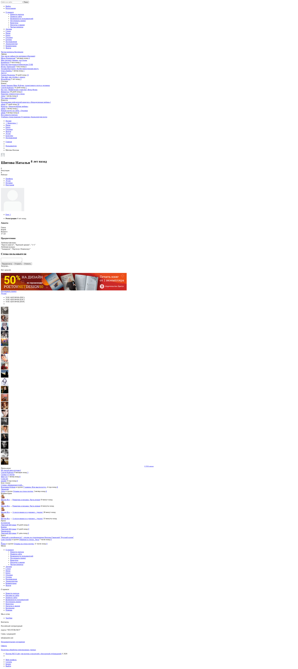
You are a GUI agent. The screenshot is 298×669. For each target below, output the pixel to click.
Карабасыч (5, 62)
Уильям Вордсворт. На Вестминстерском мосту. (20, 69)
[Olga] (4, 416)
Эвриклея (5, 489)
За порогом (5, 523)
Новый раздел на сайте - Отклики (14, 111)
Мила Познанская (8, 58)
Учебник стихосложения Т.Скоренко (15, 117)
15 (28, 75)
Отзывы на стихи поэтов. (23, 491)
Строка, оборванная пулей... (12, 485)
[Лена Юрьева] (4, 385)
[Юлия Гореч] (4, 464)
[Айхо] (4, 393)
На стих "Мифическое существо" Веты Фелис (19, 90)
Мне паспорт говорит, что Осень (14, 60)
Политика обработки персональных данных (18, 650)
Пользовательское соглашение (13, 642)
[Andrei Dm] (4, 377)
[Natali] (4, 456)
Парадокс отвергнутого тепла (13, 94)
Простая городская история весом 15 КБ (17, 64)
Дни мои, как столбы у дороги (13, 77)
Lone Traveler (6, 540)
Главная (9, 142)
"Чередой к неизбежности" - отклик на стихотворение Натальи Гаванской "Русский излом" (37, 537)
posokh (3, 481)
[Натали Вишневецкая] (4, 409)
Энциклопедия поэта (38, 117)
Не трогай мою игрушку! (11, 470)
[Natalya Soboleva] (4, 314)
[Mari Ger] (4, 345)
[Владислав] (4, 448)
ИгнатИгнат (6, 79)
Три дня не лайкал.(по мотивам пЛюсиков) (18, 56)
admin (3, 104)
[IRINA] (4, 424)
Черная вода (6, 531)
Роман (3, 544)
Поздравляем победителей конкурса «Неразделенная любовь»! (26, 102)
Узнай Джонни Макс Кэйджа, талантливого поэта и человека (25, 85)
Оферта (4, 646)
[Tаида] (4, 337)
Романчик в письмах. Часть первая (26, 506)
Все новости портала (9, 115)
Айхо (3, 96)
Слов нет (4, 479)
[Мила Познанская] (4, 353)
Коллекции (18, 52)
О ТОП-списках (149, 466)
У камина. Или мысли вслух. (34, 487)
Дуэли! (4, 293)
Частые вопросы (7, 52)
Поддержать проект (9, 291)
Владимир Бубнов (8, 487)
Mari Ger (4, 477)
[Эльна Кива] (4, 361)
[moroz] (4, 432)
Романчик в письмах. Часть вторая (26, 500)
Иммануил (5, 92)
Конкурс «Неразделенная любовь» (14, 106)
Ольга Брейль (6, 71)
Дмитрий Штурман (8, 525)
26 (18, 104)
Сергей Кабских (7, 88)
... (1, 542)
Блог (8, 215)
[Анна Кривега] (4, 369)
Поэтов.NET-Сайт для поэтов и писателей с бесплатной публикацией (34, 654)
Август (4, 73)
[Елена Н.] (4, 401)
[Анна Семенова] (4, 321)
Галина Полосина (8, 75)
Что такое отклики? (8, 98)
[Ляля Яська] (4, 329)
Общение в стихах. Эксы (29, 540)
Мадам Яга (5, 500)
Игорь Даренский (8, 67)
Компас (4, 527)
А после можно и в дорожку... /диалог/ (27, 512)
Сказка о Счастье (8, 475)
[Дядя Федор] (4, 440)
